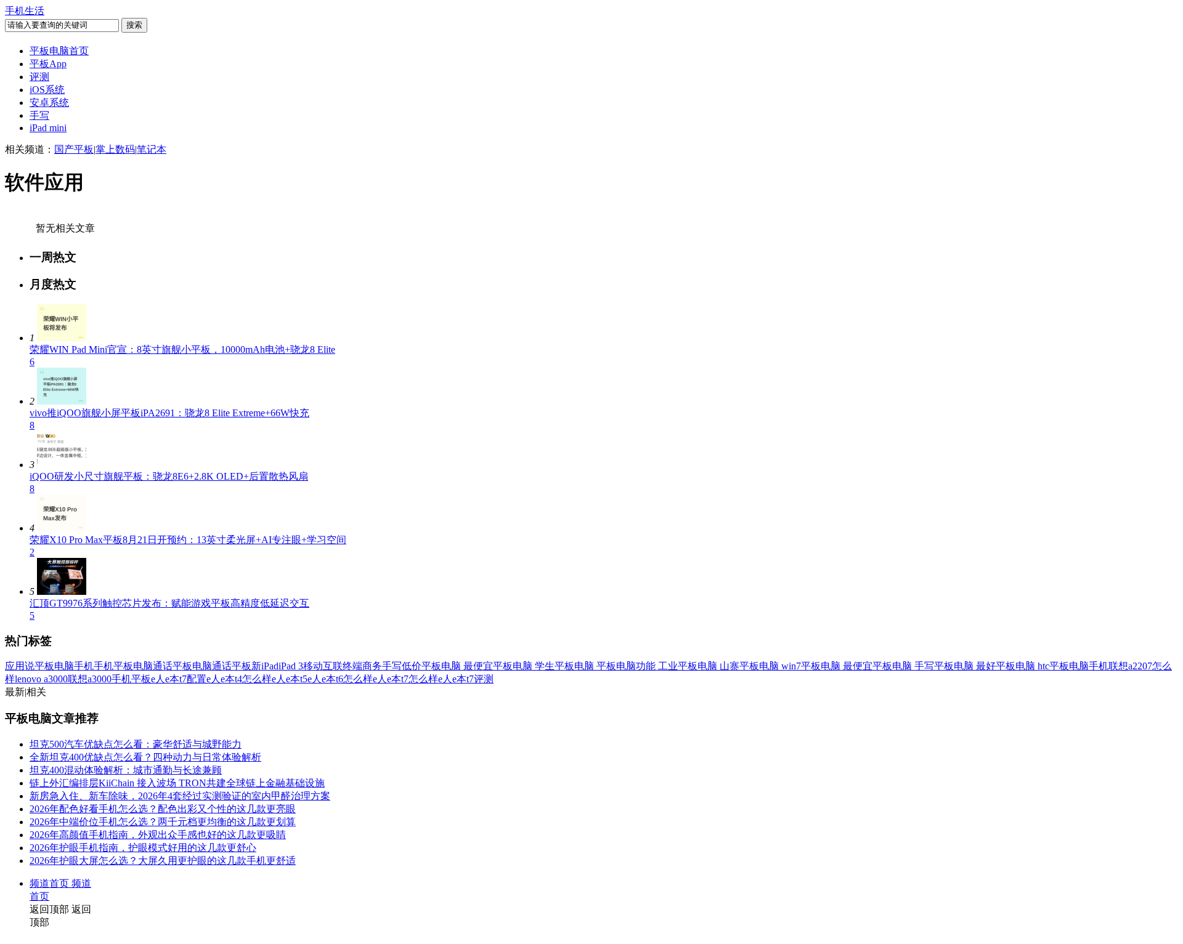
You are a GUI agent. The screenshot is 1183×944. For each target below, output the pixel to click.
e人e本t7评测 (466, 679)
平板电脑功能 (627, 666)
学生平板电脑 (565, 666)
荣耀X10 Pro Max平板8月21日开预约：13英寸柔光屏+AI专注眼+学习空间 (188, 540)
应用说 (20, 666)
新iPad (264, 666)
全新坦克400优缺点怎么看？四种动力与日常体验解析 (145, 757)
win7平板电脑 (812, 666)
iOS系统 (47, 89)
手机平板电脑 (123, 666)
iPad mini (48, 128)
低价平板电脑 (432, 666)
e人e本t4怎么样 (239, 679)
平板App (48, 63)
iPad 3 (290, 666)
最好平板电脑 (1007, 666)
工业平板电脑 (689, 666)
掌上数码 (115, 149)
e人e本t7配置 (178, 679)
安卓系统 (49, 102)
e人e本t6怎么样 (340, 679)
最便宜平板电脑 (499, 666)
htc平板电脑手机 (1073, 666)
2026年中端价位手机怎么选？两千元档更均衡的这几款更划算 (163, 822)
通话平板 (231, 666)
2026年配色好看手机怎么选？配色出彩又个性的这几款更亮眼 (163, 809)
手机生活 (24, 11)
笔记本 (151, 149)
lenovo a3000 (41, 679)
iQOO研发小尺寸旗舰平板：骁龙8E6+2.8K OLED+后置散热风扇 (169, 476)
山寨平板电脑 (750, 666)
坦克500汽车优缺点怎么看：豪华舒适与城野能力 (136, 744)
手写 (39, 115)
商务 (372, 666)
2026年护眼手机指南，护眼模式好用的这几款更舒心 (143, 847)
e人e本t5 (289, 679)
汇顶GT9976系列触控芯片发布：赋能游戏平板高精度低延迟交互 (169, 603)
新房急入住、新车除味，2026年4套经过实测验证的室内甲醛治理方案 (180, 796)
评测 (39, 76)
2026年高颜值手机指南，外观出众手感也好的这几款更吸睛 (158, 834)
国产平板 (74, 149)
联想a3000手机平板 (109, 679)
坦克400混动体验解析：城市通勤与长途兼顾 (126, 770)
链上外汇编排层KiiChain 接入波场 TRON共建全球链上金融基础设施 (177, 783)
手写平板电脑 (945, 666)
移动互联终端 (332, 666)
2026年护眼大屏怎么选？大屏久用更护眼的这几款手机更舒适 (163, 860)
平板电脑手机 (64, 666)
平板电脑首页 (59, 51)
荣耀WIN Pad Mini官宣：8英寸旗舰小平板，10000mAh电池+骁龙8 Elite (182, 349)
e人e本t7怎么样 (405, 679)
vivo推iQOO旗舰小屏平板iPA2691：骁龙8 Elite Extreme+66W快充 (169, 413)
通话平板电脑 (182, 666)
